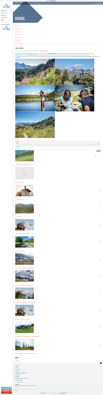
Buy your (6, 390)
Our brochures (17, 369)
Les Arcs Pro (17, 365)
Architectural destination (5, 24)
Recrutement (17, 374)
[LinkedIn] (19, 382)
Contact (16, 371)
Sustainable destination (5, 22)
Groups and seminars (19, 380)
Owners (16, 367)
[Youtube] (22, 382)
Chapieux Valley (44, 51)
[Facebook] (16, 382)
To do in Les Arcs (4, 17)
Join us (51, 0)
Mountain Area (3, 15)
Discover (5, 393)
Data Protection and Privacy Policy (21, 378)
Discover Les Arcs (4, 10)
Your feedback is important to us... (21, 373)
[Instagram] (20, 382)
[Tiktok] (17, 382)
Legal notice (17, 376)
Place (17, 141)
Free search (18, 146)
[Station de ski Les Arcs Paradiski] (6, 6)
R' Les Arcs (16, 390)
